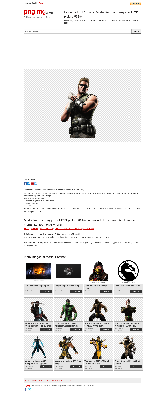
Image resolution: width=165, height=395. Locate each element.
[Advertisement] (82, 52)
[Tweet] (35, 183)
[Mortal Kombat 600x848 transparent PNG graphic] (38, 347)
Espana (41, 3)
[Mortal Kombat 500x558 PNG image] (68, 347)
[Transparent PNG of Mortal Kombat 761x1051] (98, 347)
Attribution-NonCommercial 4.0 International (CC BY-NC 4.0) (58, 189)
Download (46, 291)
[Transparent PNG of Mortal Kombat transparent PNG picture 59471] (68, 309)
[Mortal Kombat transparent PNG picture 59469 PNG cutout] (128, 309)
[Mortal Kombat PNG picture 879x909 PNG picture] (98, 309)
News (40, 380)
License (34, 380)
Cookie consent (57, 380)
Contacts (68, 380)
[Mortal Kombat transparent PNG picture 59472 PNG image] (38, 309)
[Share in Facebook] (25, 183)
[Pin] (32, 183)
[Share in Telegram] (28, 183)
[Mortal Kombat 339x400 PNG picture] (128, 347)
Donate (47, 380)
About (27, 380)
